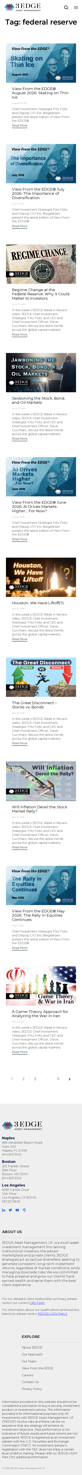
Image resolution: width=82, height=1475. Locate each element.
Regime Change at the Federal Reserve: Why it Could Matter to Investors (40, 294)
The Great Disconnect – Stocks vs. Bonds (34, 705)
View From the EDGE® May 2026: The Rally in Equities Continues (38, 915)
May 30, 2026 (18, 608)
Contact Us (30, 1382)
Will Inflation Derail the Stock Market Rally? (39, 809)
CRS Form (37, 1303)
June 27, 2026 (18, 304)
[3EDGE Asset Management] (22, 7)
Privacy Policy (32, 1389)
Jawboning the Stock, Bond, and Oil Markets (38, 400)
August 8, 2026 (19, 103)
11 (58, 1079)
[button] (19, 126)
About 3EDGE (32, 1347)
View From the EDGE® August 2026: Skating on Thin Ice (40, 93)
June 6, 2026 (18, 517)
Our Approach (32, 1354)
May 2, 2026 (18, 1021)
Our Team (29, 1361)
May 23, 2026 (18, 713)
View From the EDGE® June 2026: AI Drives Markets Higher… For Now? (39, 506)
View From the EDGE (37, 1368)
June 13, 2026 (18, 408)
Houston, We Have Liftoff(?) (38, 602)
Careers (27, 1375)
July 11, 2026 (18, 203)
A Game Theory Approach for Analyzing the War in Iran (40, 1013)
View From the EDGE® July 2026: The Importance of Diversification (38, 193)
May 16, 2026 (18, 817)
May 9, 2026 (18, 925)
